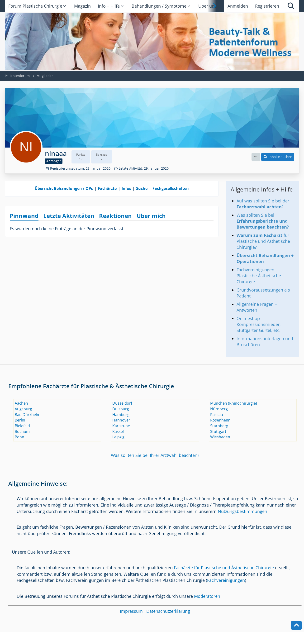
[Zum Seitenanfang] (296, 625)
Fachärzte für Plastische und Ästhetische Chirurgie (224, 567)
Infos (126, 188)
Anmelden (238, 6)
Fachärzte (107, 188)
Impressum (131, 611)
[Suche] (291, 6)
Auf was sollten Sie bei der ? (263, 204)
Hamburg (120, 414)
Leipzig (118, 437)
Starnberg (219, 425)
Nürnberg (219, 409)
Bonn (19, 437)
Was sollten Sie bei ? (263, 221)
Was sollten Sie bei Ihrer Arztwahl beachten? (155, 455)
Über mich (151, 216)
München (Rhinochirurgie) (233, 403)
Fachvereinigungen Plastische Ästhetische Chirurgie (259, 275)
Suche (141, 188)
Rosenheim (220, 420)
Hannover (121, 420)
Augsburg (23, 409)
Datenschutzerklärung (168, 611)
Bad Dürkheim (27, 414)
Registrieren (267, 6)
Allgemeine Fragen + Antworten (257, 307)
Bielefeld (22, 425)
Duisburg (120, 409)
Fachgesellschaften (170, 188)
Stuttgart (218, 431)
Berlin (20, 420)
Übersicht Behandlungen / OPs (64, 188)
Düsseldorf (122, 403)
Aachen (21, 403)
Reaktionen (115, 216)
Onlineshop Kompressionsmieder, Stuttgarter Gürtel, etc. (258, 324)
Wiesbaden (220, 437)
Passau (216, 414)
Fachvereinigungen (226, 580)
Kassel (118, 431)
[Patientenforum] (152, 41)
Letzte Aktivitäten (68, 216)
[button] (256, 157)
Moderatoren (207, 596)
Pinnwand (24, 216)
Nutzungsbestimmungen (242, 511)
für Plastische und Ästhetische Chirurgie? (263, 241)
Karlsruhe (121, 425)
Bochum (22, 431)
